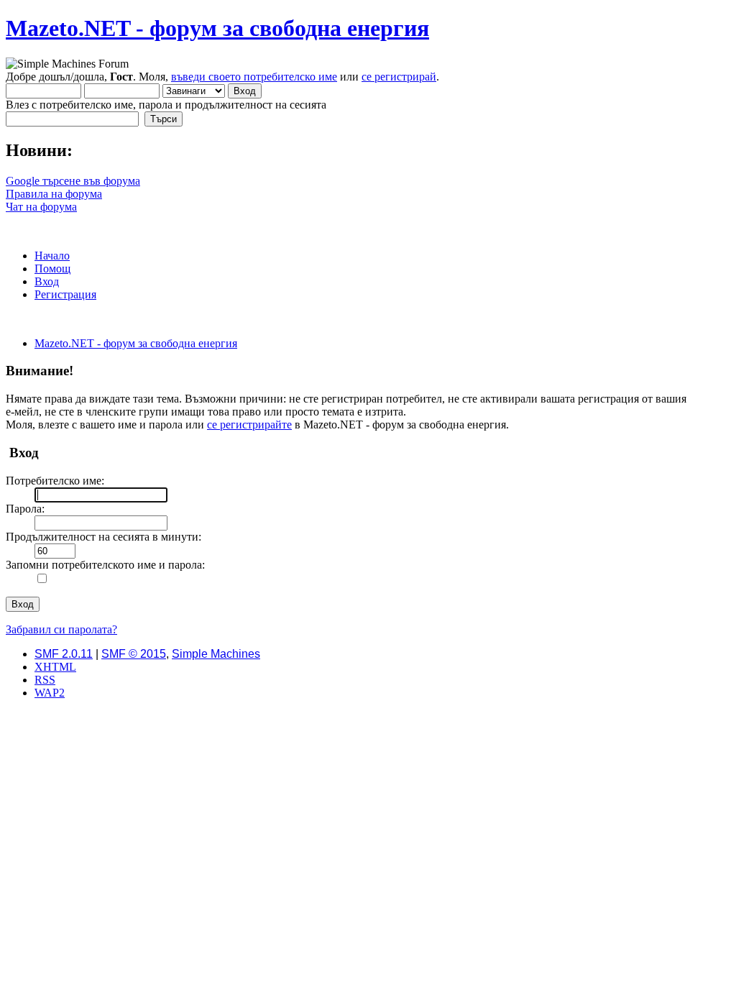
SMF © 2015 (133, 654)
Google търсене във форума (73, 181)
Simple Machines (216, 654)
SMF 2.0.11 (63, 654)
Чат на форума (41, 207)
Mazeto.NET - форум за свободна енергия (217, 28)
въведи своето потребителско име (254, 76)
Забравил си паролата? (61, 629)
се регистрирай (399, 76)
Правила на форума (54, 194)
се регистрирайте (249, 424)
